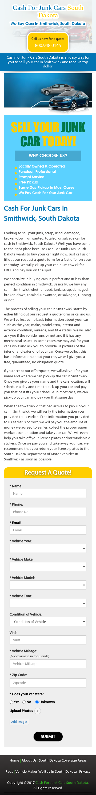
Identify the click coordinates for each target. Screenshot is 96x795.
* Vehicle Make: (21, 559)
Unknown (47, 702)
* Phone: (16, 504)
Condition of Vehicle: (26, 614)
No (29, 702)
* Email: (15, 522)
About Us (29, 760)
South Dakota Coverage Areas (63, 760)
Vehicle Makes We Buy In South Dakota (46, 771)
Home (14, 760)
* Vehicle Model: (22, 577)
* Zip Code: (18, 675)
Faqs (9, 771)
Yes (16, 702)
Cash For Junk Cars (48, 15)
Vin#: (13, 632)
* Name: (16, 486)
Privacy (84, 771)
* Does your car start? (27, 694)
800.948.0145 (48, 46)
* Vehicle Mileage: (23, 651)
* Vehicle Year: (21, 541)
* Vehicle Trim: (21, 596)
